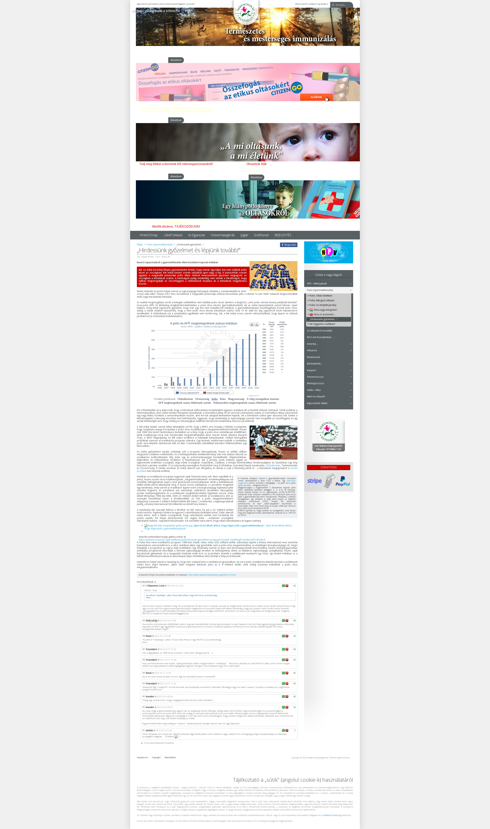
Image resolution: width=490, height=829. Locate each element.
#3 (143, 696)
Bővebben (176, 60)
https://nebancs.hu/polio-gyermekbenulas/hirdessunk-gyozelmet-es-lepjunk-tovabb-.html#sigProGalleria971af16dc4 (202, 539)
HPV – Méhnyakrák (317, 283)
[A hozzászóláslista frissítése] (156, 582)
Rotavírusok (313, 357)
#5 (143, 673)
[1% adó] (328, 435)
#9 (143, 620)
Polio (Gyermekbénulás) (159, 244)
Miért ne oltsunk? (316, 396)
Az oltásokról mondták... (320, 330)
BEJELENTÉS (283, 235)
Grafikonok (261, 235)
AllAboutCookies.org (332, 815)
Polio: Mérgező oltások (322, 300)
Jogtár (244, 235)
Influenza (312, 350)
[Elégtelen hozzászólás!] (286, 585)
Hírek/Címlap (149, 235)
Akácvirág (151, 620)
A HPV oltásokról (328, 244)
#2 (143, 707)
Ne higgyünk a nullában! (322, 324)
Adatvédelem (170, 757)
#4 (143, 683)
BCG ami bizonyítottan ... (320, 337)
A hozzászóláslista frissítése (159, 743)
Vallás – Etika (314, 390)
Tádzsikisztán (273, 465)
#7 (143, 649)
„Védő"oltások (172, 235)
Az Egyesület (196, 235)
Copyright (156, 757)
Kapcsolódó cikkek (317, 403)
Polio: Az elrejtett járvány (323, 305)
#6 (143, 659)
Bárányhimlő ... (315, 363)
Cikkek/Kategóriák (223, 235)
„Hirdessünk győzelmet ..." (324, 319)
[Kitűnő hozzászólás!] (283, 585)
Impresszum (142, 757)
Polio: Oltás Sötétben (321, 295)
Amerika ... (312, 343)
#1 (143, 730)
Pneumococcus (315, 376)
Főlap (140, 244)
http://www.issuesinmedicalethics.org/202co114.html (212, 574)
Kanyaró (311, 370)
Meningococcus (315, 383)
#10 (144, 585)
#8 (143, 636)
